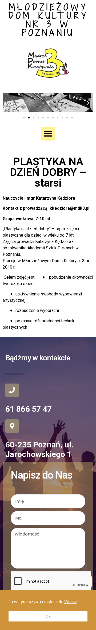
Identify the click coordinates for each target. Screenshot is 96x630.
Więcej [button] (70, 601)
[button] (8, 103)
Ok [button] (48, 616)
